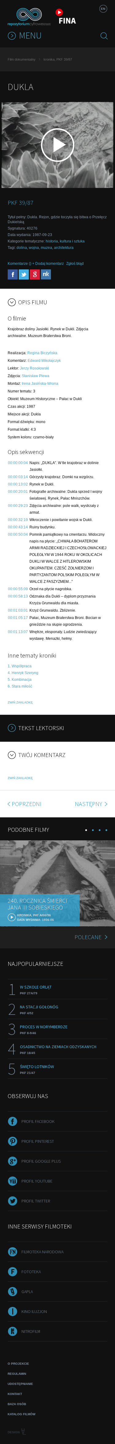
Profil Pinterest (37, 1141)
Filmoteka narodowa (42, 1252)
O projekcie (18, 1363)
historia (52, 241)
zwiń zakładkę (20, 702)
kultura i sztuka (72, 241)
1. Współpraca (20, 666)
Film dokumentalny (22, 59)
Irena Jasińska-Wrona (40, 383)
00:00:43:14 (18, 527)
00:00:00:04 (18, 463)
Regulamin (17, 1373)
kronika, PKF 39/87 (58, 59)
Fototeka (31, 1271)
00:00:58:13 (18, 596)
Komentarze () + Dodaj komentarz (36, 263)
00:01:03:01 (18, 610)
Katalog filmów (21, 1414)
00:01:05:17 (18, 618)
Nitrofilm (30, 1331)
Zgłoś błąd (75, 263)
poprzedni (26, 804)
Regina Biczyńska (42, 353)
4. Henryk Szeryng (23, 673)
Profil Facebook (38, 1121)
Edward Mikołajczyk (44, 360)
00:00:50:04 (18, 534)
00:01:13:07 (18, 632)
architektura (64, 248)
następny (89, 804)
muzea (46, 248)
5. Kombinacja (20, 679)
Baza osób (17, 1404)
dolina (22, 248)
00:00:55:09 (18, 589)
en (103, 8)
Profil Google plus (41, 1161)
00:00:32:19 (18, 520)
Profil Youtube (36, 1181)
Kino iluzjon (34, 1311)
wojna (34, 248)
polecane (88, 937)
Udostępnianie (20, 1384)
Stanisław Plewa (35, 376)
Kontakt (15, 1394)
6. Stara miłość (20, 686)
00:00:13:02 (18, 484)
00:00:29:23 (18, 506)
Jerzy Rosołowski (34, 368)
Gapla (27, 1291)
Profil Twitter (35, 1201)
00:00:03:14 (18, 477)
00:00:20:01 (18, 491)
